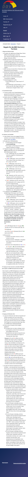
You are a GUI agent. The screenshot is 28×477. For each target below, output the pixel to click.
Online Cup (6, 33)
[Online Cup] (10, 33)
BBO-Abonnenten (8, 19)
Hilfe (4, 27)
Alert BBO (13, 139)
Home (4, 16)
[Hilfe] (6, 27)
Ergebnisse (6, 39)
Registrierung (6, 24)
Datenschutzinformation (19, 463)
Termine (5, 22)
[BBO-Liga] (9, 36)
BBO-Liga (5, 36)
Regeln (5, 30)
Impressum (5, 462)
